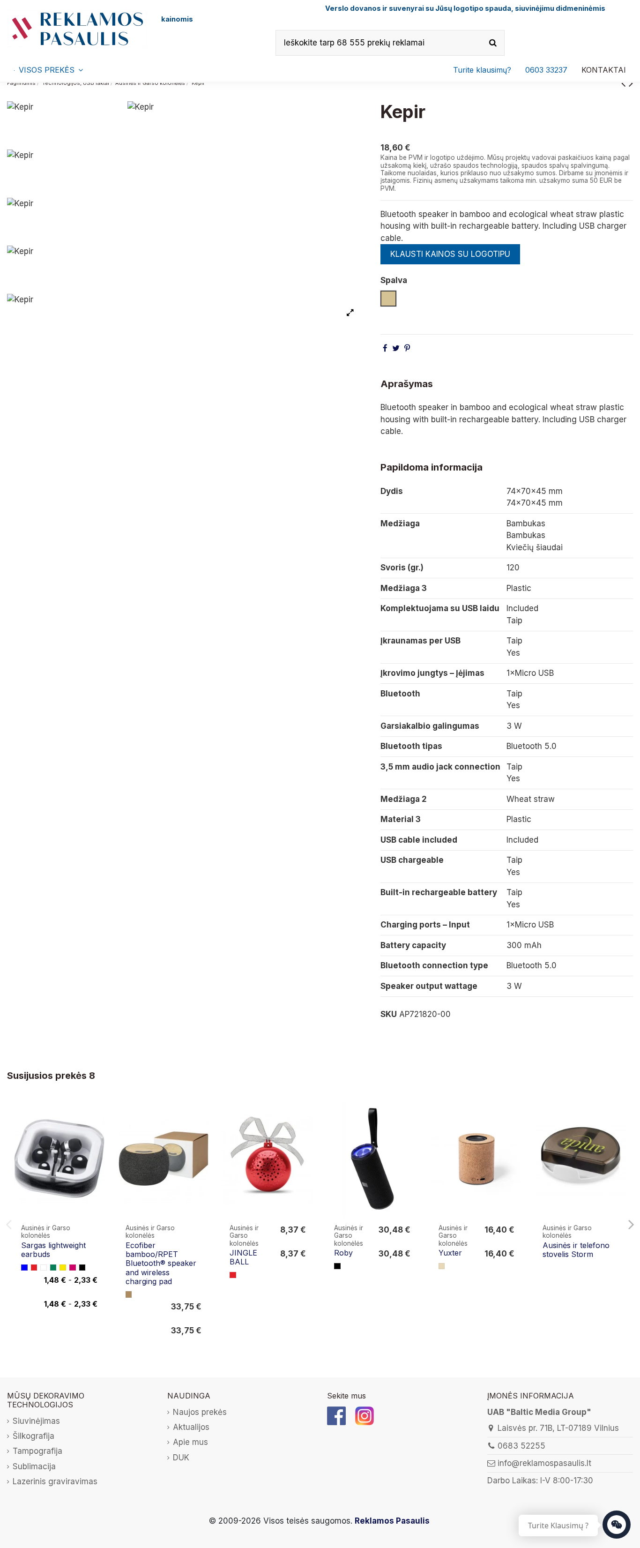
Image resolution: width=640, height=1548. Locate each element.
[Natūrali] (442, 1266)
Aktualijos (191, 1427)
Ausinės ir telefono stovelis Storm (576, 1250)
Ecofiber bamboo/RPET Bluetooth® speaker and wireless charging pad (161, 1263)
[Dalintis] (385, 348)
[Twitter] (396, 348)
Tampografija (37, 1451)
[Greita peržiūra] (96, 1134)
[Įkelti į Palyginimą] (96, 1116)
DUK (181, 1457)
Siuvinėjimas (36, 1421)
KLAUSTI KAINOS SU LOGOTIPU (450, 254)
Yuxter (450, 1252)
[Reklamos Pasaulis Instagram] (364, 1415)
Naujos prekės (200, 1412)
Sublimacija (34, 1466)
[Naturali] (129, 1294)
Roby (343, 1252)
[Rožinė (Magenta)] (72, 1267)
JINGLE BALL (243, 1257)
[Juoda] (82, 1267)
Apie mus (190, 1442)
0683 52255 (521, 1446)
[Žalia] (53, 1267)
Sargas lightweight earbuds (53, 1250)
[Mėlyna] (24, 1267)
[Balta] (43, 1267)
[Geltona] (63, 1267)
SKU (388, 1014)
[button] (546, 70)
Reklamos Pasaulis (392, 1521)
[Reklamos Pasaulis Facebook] (336, 1415)
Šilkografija (33, 1436)
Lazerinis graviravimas (55, 1481)
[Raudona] (34, 1267)
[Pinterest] (407, 348)
